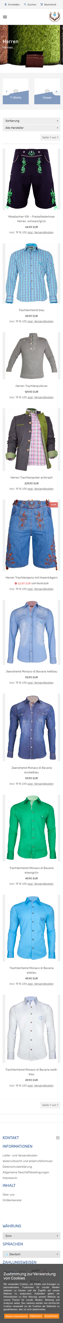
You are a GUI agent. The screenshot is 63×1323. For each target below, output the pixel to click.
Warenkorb (50, 4)
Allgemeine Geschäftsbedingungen (26, 1172)
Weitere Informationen (16, 1316)
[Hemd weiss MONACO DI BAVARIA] (31, 1029)
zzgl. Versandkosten (40, 232)
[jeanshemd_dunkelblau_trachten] (31, 727)
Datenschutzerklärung (17, 1166)
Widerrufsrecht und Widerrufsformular (28, 1161)
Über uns (9, 1194)
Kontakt (11, 1138)
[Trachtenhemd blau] (31, 273)
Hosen (47, 97)
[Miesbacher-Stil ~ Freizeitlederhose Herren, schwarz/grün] (31, 179)
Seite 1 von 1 (50, 137)
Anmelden (14, 4)
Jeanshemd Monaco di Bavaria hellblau (31, 671)
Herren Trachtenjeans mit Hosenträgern (32, 577)
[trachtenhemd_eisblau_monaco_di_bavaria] (31, 928)
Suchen (31, 4)
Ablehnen (36, 1316)
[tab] (31, 1139)
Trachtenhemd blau (31, 310)
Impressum (10, 1178)
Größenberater (12, 1200)
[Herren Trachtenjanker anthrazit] (31, 439)
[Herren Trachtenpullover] (31, 355)
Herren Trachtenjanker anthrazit (31, 477)
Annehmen (51, 1316)
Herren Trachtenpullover (32, 386)
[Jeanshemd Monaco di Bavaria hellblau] (31, 632)
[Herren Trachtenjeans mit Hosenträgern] (31, 535)
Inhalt (9, 1185)
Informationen (17, 1146)
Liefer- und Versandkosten (20, 1155)
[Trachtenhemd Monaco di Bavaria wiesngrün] (31, 828)
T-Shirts (15, 97)
